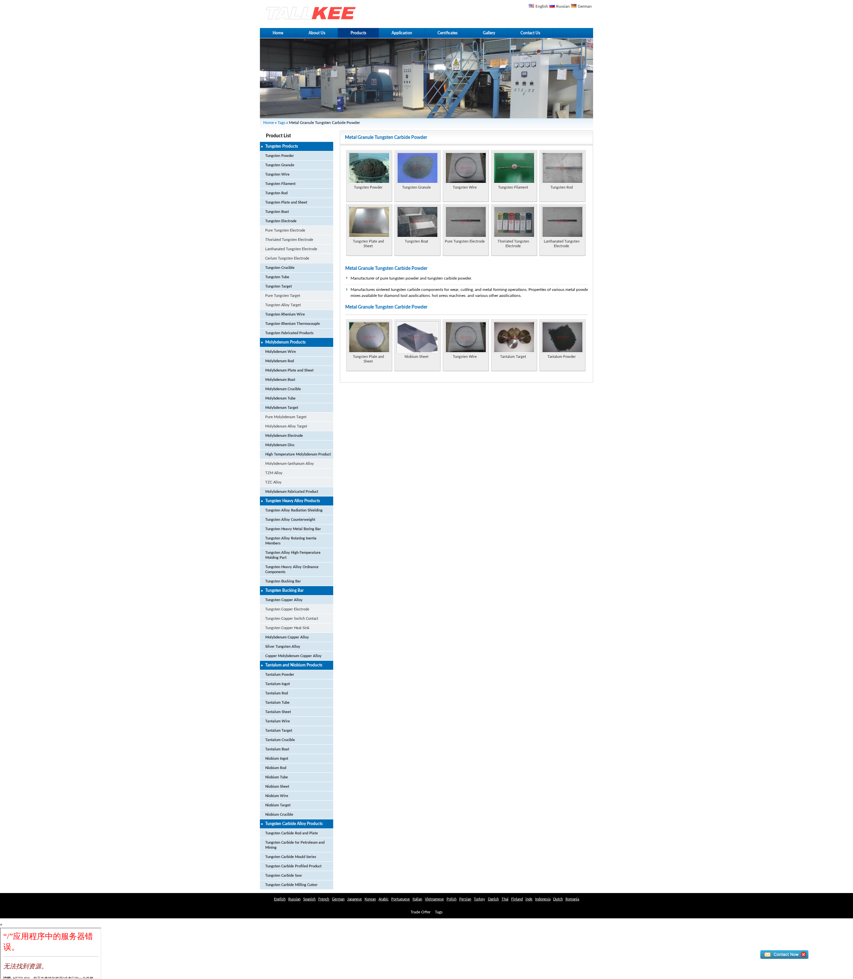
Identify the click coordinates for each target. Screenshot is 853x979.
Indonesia (542, 899)
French (323, 899)
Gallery (489, 33)
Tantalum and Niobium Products (293, 665)
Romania (572, 899)
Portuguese (400, 899)
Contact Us (530, 33)
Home (278, 33)
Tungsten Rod (276, 193)
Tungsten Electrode (281, 221)
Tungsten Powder (279, 156)
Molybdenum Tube (280, 398)
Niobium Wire (276, 796)
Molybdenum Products (285, 342)
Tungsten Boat (277, 212)
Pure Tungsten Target (282, 296)
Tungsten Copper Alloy (284, 600)
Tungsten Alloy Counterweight (290, 519)
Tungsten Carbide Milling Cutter (291, 885)
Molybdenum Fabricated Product (291, 491)
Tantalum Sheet (278, 712)
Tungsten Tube (277, 277)
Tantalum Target (278, 730)
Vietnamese (434, 899)
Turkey (479, 899)
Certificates (447, 33)
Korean (370, 899)
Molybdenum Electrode (284, 436)
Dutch (558, 899)
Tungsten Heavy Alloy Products (292, 501)
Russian (563, 6)
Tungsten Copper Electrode (287, 609)
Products (358, 33)
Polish (451, 899)
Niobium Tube (276, 777)
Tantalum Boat (277, 749)
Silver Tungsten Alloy (282, 646)
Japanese (354, 899)
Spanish (309, 899)
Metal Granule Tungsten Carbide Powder (386, 268)
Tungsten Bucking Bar (283, 581)
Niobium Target (278, 805)
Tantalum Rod (276, 693)
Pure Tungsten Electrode (285, 230)
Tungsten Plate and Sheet (286, 202)
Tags (281, 123)
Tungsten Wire (277, 174)
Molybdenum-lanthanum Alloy (289, 464)
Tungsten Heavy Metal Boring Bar (293, 529)
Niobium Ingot (276, 758)
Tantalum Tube (277, 702)
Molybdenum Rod (279, 361)
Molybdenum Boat (280, 380)
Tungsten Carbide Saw (283, 875)
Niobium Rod (275, 768)
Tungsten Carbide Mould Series (290, 857)
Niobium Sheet (277, 786)
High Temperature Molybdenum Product (298, 454)
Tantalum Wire (277, 721)
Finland (517, 899)
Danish (493, 899)
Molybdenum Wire (280, 352)
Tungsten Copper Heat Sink (287, 628)
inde (528, 899)
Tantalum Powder (279, 674)
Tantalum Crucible (280, 740)
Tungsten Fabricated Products (289, 333)
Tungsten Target (278, 286)
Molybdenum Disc (280, 445)
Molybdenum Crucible (283, 389)
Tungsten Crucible (280, 268)
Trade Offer (420, 912)
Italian (417, 899)
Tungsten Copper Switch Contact (291, 618)
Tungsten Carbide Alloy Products (294, 824)
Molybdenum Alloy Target (286, 426)
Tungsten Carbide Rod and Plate (291, 833)
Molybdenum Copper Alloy (287, 637)
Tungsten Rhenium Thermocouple (292, 324)
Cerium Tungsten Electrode (287, 258)
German (585, 6)
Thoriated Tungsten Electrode (289, 240)
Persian (465, 899)
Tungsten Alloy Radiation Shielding (294, 510)
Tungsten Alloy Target (283, 305)
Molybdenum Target (281, 408)
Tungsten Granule (279, 165)
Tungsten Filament (280, 184)
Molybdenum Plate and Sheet (289, 370)
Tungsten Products (281, 146)
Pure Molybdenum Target (286, 417)
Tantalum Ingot (277, 684)
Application (402, 33)
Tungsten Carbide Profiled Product (293, 866)
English (541, 6)
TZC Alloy (273, 482)
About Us (317, 33)
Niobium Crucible (279, 814)
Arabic (384, 899)
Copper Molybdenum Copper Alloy (293, 656)
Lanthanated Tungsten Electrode (291, 249)
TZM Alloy (274, 473)
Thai (504, 899)
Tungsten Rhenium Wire (285, 314)
